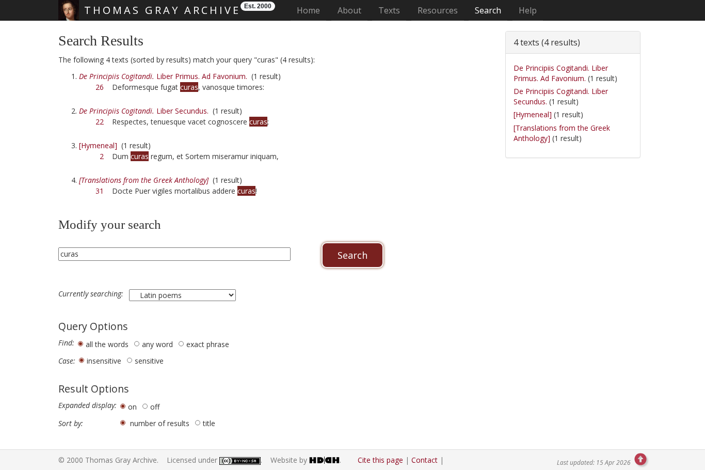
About (349, 10)
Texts (389, 10)
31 (99, 191)
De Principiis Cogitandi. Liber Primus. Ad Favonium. (561, 73)
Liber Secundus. (144, 111)
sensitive (149, 361)
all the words (107, 344)
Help (528, 10)
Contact (424, 460)
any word (157, 344)
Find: (66, 343)
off (154, 407)
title (209, 423)
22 (99, 122)
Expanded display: (87, 405)
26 (99, 87)
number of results (159, 423)
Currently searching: (91, 294)
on (132, 407)
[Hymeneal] (98, 145)
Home (311, 10)
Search (488, 10)
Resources (438, 10)
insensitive (104, 361)
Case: (66, 361)
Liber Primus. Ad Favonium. (163, 76)
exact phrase (207, 344)
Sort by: (70, 423)
